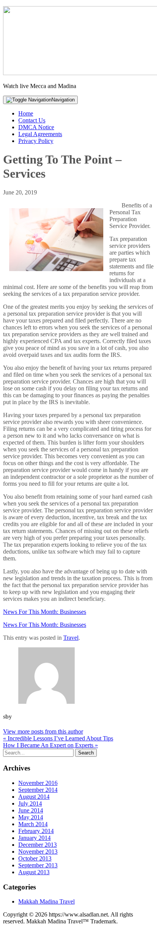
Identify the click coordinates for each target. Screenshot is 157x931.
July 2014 (30, 803)
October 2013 (34, 858)
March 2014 (33, 824)
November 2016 (38, 783)
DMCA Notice (36, 127)
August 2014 (34, 796)
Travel (70, 637)
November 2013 (38, 851)
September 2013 (38, 865)
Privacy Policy (35, 141)
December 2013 (37, 844)
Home (25, 113)
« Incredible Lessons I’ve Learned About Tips (58, 738)
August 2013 (34, 872)
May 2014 (30, 817)
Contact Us (31, 120)
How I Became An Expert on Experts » (50, 745)
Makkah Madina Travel (46, 901)
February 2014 (36, 831)
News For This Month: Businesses (44, 611)
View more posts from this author (43, 731)
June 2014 (30, 810)
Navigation (63, 100)
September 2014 (38, 790)
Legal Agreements (40, 134)
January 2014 (34, 838)
